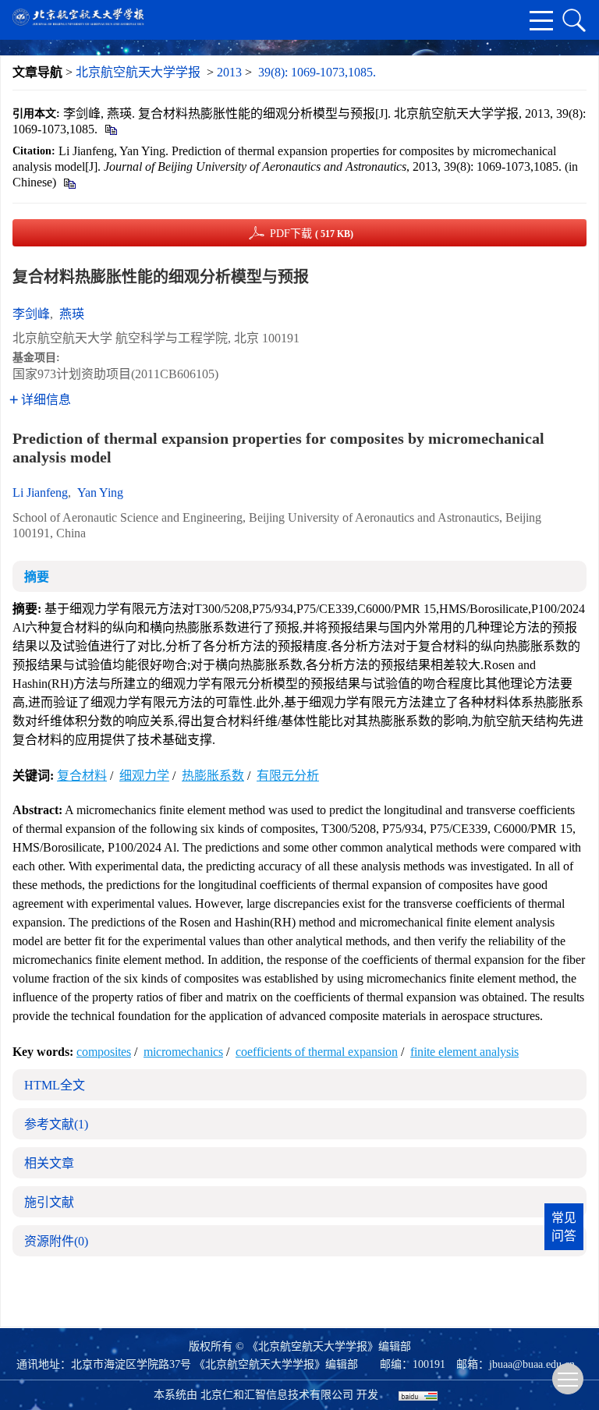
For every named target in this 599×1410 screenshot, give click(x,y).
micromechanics (183, 1051)
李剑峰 (31, 314)
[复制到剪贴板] (110, 129)
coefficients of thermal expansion (317, 1051)
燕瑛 (71, 314)
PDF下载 (311, 233)
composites (103, 1051)
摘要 (36, 576)
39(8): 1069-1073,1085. (317, 72)
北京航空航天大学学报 (138, 72)
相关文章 (49, 1163)
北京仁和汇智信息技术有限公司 (276, 1395)
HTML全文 (54, 1085)
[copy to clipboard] (69, 182)
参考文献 (56, 1124)
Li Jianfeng (40, 492)
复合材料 (82, 775)
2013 (229, 72)
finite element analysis (464, 1051)
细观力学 (144, 775)
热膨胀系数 (213, 775)
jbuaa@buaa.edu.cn (532, 1364)
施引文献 (49, 1202)
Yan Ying (100, 492)
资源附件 (56, 1241)
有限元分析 (288, 775)
